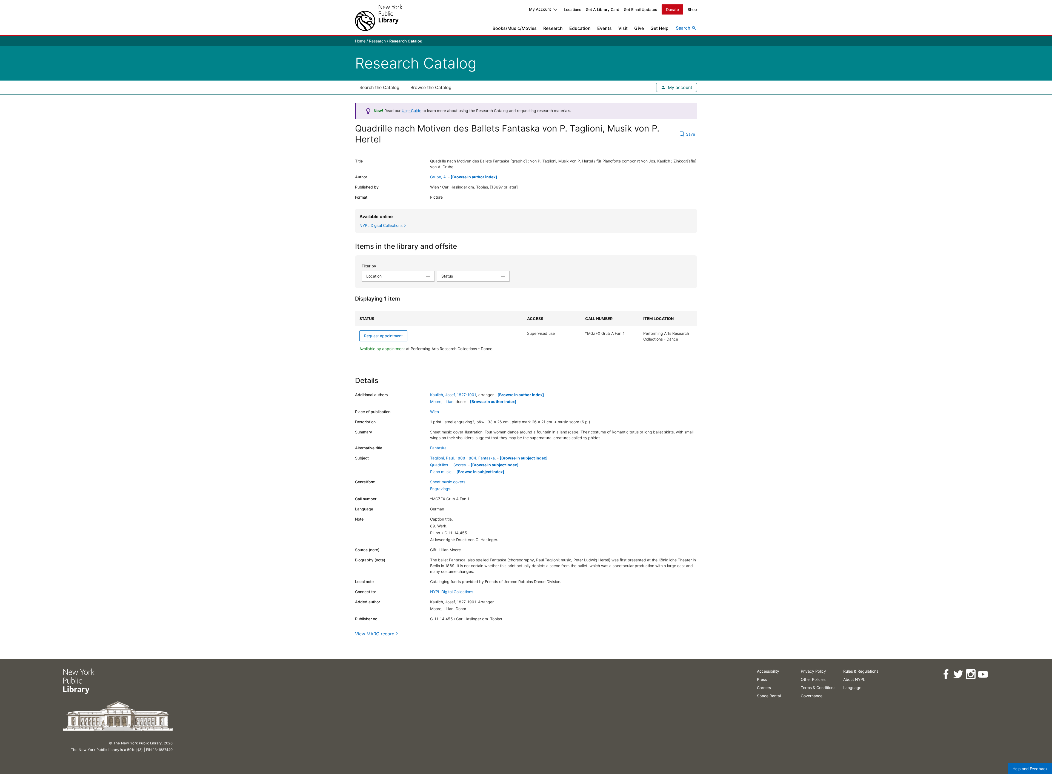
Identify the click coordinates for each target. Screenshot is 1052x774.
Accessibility (768, 671)
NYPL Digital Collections (451, 591)
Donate (672, 9)
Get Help (659, 28)
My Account (540, 9)
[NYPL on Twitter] (958, 674)
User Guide (411, 110)
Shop (692, 9)
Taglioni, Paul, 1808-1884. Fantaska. (463, 458)
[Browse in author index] (474, 177)
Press (762, 679)
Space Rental (769, 695)
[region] (526, 334)
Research (553, 28)
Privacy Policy (813, 671)
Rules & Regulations (860, 671)
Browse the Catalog (430, 87)
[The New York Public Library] (378, 17)
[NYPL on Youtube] (982, 674)
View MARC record (375, 633)
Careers (764, 687)
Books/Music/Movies (515, 28)
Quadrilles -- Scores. (448, 464)
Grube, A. (438, 177)
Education (580, 28)
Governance (811, 695)
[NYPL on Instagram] (970, 674)
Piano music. (441, 471)
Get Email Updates (640, 9)
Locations (572, 9)
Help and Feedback (1030, 768)
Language (852, 687)
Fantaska (438, 447)
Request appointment (383, 335)
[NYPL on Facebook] (945, 674)
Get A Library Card (602, 9)
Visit (623, 28)
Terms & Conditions (818, 687)
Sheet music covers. (448, 481)
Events (604, 28)
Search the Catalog (379, 87)
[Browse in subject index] (524, 458)
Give (639, 28)
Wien (434, 411)
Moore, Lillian (441, 401)
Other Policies (813, 679)
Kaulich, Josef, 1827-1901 (453, 394)
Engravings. (440, 488)
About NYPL (854, 679)
